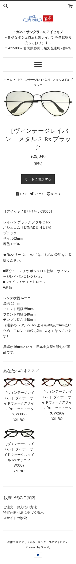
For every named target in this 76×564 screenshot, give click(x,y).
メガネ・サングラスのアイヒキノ (47, 542)
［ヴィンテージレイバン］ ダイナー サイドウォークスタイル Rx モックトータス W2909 (57, 402)
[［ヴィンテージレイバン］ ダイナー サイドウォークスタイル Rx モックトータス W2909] (57, 382)
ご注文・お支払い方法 (20, 507)
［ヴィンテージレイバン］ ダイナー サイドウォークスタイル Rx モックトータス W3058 (19, 403)
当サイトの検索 (15, 518)
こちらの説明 (51, 254)
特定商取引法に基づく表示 (23, 512)
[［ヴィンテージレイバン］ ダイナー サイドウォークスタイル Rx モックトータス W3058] (19, 382)
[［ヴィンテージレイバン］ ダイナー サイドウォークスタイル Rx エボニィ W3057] (19, 434)
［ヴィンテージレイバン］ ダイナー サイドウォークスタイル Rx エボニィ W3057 (19, 454)
